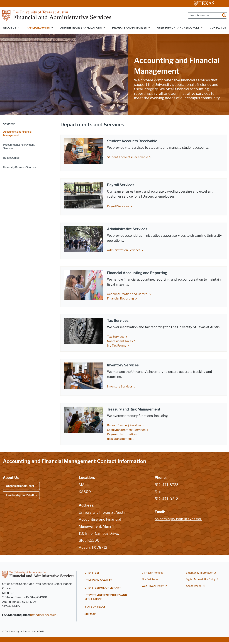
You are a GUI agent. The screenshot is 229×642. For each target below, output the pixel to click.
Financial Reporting (120, 298)
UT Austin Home (151, 572)
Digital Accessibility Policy (200, 579)
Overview (9, 123)
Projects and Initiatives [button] (129, 27)
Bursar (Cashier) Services (124, 425)
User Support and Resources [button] (178, 27)
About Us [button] (9, 27)
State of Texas (94, 606)
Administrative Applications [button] (81, 27)
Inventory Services (120, 386)
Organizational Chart (20, 486)
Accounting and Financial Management (17, 133)
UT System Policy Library (102, 587)
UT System (91, 572)
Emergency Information (199, 572)
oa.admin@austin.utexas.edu (178, 519)
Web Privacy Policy (153, 586)
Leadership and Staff (20, 495)
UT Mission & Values (98, 580)
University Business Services (19, 167)
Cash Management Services (126, 430)
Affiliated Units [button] (38, 27)
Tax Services (116, 336)
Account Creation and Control (127, 294)
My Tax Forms (116, 345)
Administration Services (123, 250)
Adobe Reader (194, 586)
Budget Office (11, 157)
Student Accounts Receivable (127, 157)
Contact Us (218, 27)
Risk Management (119, 438)
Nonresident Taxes (120, 341)
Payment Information (122, 434)
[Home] (56, 15)
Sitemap (90, 614)
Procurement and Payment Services (19, 146)
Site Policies (148, 579)
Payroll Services (118, 206)
